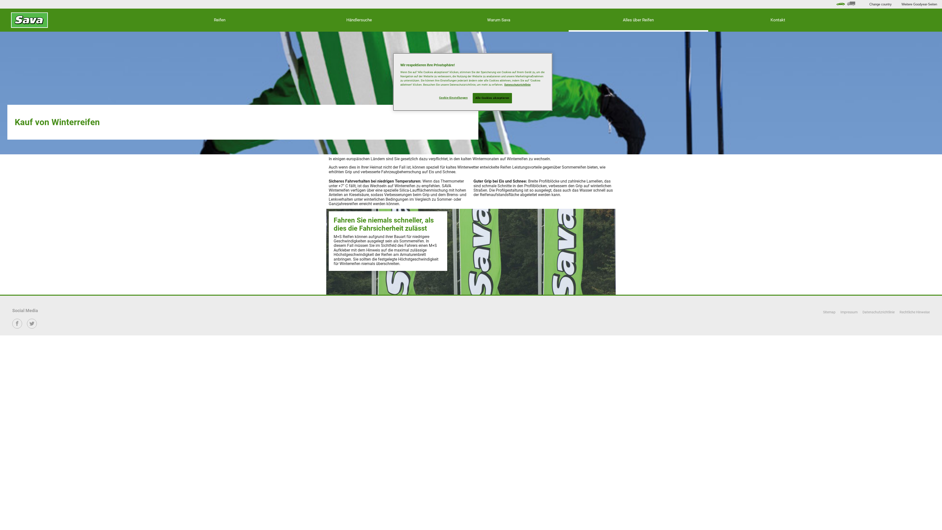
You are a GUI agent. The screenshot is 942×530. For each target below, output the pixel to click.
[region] (472, 82)
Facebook (17, 327)
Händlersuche (359, 19)
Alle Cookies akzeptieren (492, 98)
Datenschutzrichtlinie (517, 84)
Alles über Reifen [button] (638, 19)
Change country (880, 4)
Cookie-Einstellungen (453, 97)
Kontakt (778, 19)
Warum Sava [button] (498, 19)
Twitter (32, 327)
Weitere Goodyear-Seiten (919, 4)
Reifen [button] (219, 19)
